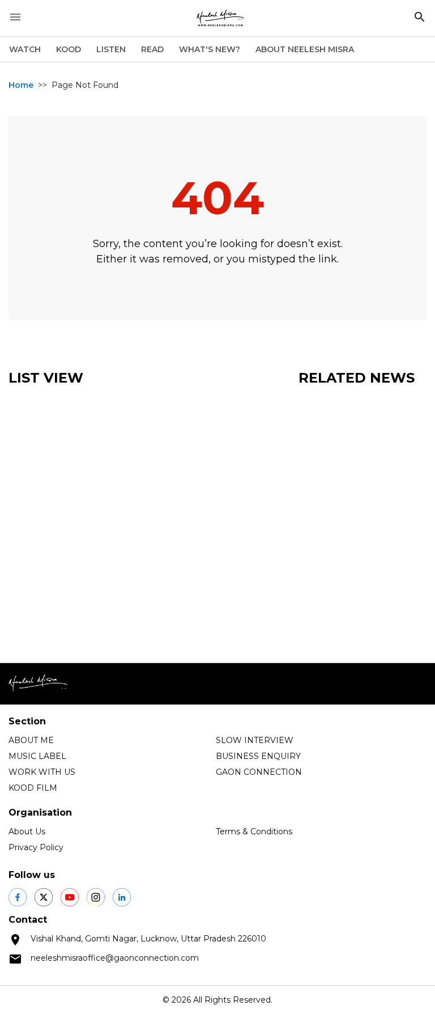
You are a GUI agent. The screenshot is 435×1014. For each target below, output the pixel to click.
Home (20, 85)
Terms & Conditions (254, 831)
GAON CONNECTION (259, 772)
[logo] (220, 18)
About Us (26, 831)
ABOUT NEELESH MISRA (304, 49)
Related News (356, 378)
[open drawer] (15, 17)
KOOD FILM (32, 788)
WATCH (25, 49)
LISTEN (111, 49)
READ (152, 49)
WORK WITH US (41, 772)
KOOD (68, 49)
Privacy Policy (35, 847)
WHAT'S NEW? (209, 49)
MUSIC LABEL (37, 756)
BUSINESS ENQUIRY (258, 756)
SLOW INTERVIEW (254, 740)
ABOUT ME (31, 740)
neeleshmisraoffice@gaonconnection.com (115, 958)
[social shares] (17, 897)
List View (45, 378)
